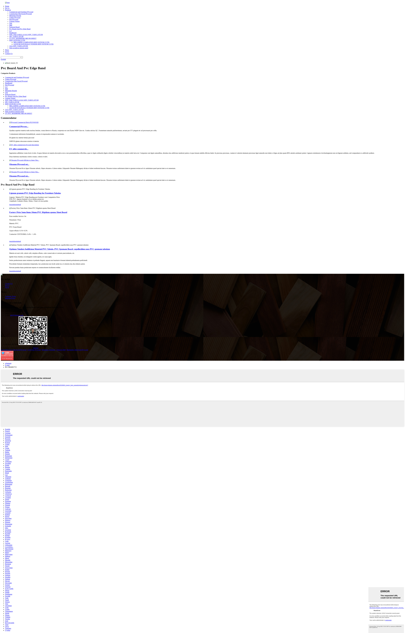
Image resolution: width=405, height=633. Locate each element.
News (7, 50)
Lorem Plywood (6, 350)
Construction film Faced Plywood (20, 14)
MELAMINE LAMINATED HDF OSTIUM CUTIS (31, 42)
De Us (7, 8)
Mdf (10, 25)
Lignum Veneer (14, 21)
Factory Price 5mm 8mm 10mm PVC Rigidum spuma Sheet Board (38, 212)
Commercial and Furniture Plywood (21, 12)
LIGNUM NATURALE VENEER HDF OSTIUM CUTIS (33, 44)
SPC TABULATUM (16, 36)
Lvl (10, 31)
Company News (10, 296)
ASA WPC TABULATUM (18, 46)
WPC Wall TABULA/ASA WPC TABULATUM (26, 35)
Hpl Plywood (13, 19)
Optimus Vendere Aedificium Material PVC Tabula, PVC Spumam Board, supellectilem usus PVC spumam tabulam (59, 249)
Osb (10, 23)
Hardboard (12, 33)
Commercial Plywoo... (18, 126)
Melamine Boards (15, 16)
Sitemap (35, 348)
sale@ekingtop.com (16, 315)
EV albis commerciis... (18, 149)
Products (8, 10)
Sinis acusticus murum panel (18, 48)
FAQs (7, 52)
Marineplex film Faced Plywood (77, 350)
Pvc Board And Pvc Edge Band (19, 29)
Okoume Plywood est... (19, 164)
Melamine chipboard (48, 350)
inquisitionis (13, 204)
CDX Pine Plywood (34, 350)
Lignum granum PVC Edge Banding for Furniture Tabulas (35, 193)
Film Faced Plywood (19, 350)
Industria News (10, 298)
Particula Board (14, 27)
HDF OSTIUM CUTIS (17, 40)
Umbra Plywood (14, 17)
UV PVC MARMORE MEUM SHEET (22, 38)
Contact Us (9, 53)
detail (19, 204)
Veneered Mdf (61, 350)
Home (7, 6)
